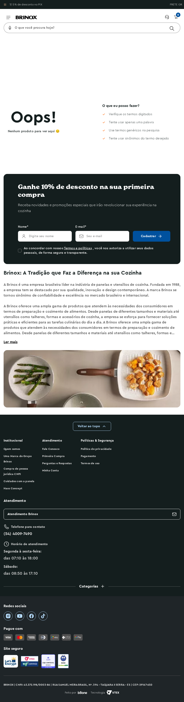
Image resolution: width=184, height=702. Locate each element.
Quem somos (12, 449)
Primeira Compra (53, 456)
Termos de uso (90, 463)
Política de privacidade (96, 449)
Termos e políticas (78, 248)
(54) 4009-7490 (18, 534)
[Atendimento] (169, 17)
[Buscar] (172, 28)
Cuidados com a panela (19, 481)
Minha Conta (50, 470)
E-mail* (80, 226)
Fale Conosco (50, 449)
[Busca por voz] (10, 28)
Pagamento (88, 456)
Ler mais (11, 342)
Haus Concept (13, 488)
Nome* (23, 226)
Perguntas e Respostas (57, 463)
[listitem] (8, 616)
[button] (92, 586)
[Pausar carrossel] (5, 4)
